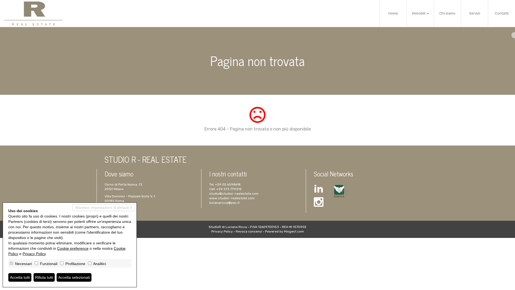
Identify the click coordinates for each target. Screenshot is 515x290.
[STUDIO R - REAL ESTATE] (33, 13)
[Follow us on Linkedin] (318, 189)
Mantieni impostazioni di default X (103, 207)
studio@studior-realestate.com (234, 193)
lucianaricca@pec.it (224, 203)
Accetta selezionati (74, 277)
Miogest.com (294, 231)
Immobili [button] (419, 13)
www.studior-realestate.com (232, 198)
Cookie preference (73, 248)
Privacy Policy (222, 231)
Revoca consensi (249, 231)
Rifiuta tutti (44, 277)
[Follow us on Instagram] (318, 203)
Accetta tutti (20, 277)
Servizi (474, 13)
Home (393, 13)
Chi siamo (447, 13)
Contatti (502, 13)
